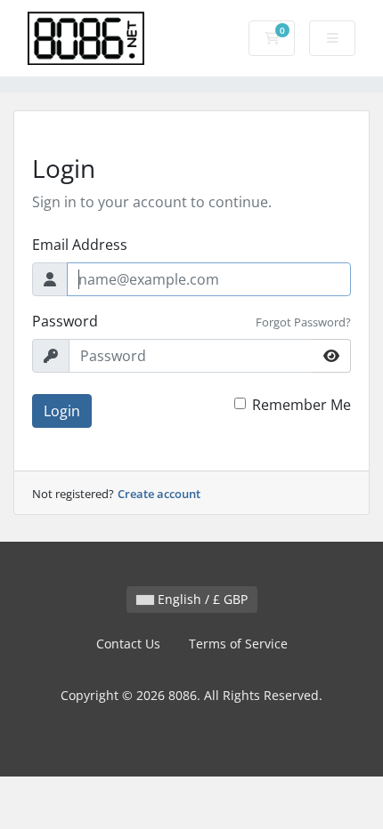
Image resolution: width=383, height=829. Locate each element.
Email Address (79, 244)
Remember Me (301, 404)
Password (65, 321)
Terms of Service (238, 643)
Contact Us (128, 643)
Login (62, 411)
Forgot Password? (303, 322)
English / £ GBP (201, 599)
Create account (159, 494)
